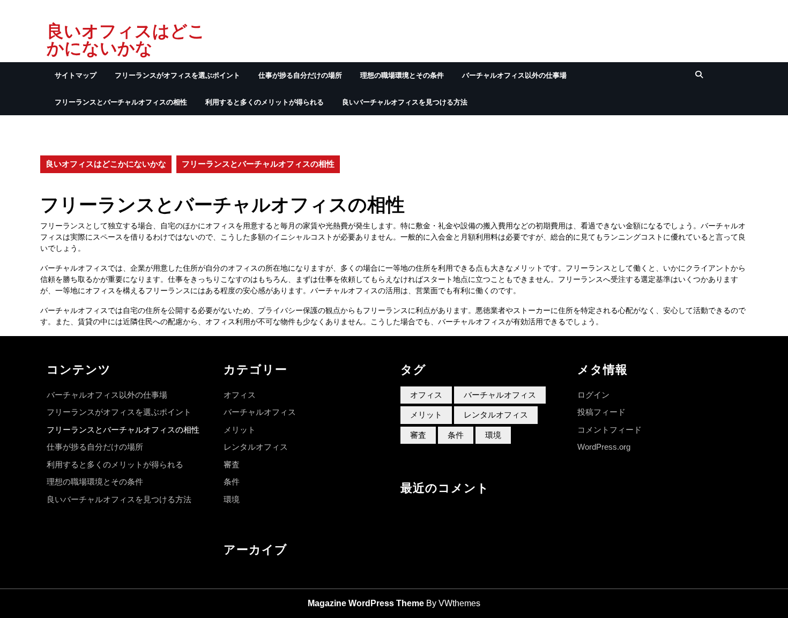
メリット (240, 429)
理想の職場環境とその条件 (402, 75)
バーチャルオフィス (260, 411)
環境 (232, 499)
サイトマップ (75, 75)
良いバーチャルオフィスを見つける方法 (404, 102)
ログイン (593, 394)
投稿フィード (601, 411)
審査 (232, 464)
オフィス (240, 394)
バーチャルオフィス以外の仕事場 (514, 75)
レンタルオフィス (256, 446)
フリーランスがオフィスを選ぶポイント (177, 75)
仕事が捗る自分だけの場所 (300, 75)
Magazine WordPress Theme (366, 603)
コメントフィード (609, 429)
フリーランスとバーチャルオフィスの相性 (121, 102)
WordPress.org (603, 446)
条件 (232, 481)
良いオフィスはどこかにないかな (126, 39)
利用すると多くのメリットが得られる (264, 102)
